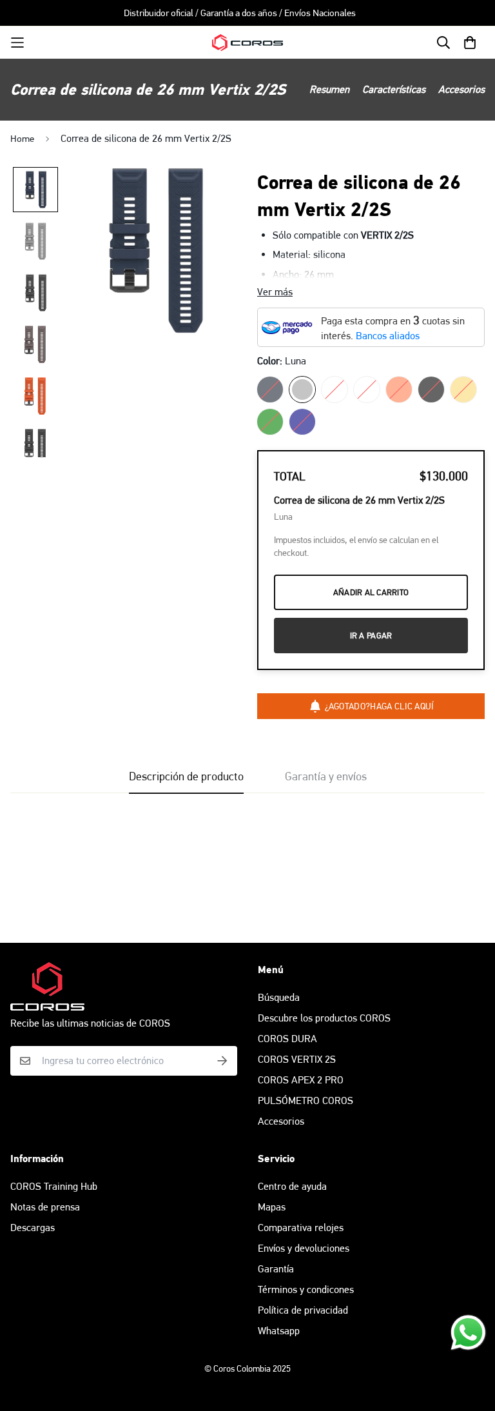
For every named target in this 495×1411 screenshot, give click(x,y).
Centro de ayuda (292, 1186)
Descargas (32, 1227)
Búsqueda (279, 997)
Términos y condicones (306, 1289)
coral (399, 389)
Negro (431, 389)
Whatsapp (279, 1331)
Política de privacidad (303, 1310)
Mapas (272, 1207)
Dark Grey (334, 389)
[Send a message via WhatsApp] (468, 1332)
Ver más (275, 292)
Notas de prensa (45, 1207)
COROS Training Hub (53, 1186)
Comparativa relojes (301, 1227)
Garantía (276, 1269)
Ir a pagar (371, 635)
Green (270, 422)
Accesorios (281, 1121)
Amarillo (463, 389)
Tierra (270, 389)
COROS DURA (287, 1038)
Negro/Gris (367, 389)
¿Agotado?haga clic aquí (379, 706)
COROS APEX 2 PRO (301, 1080)
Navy (302, 422)
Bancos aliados (388, 336)
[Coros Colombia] (247, 43)
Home (22, 138)
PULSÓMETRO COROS (305, 1100)
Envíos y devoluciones (303, 1248)
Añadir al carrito (371, 592)
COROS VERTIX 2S (297, 1059)
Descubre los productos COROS (324, 1018)
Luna (302, 389)
